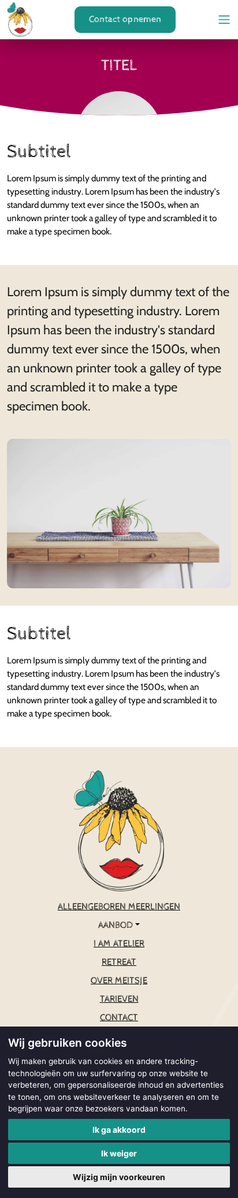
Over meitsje (119, 980)
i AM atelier (119, 943)
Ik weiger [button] (119, 1153)
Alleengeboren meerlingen (119, 906)
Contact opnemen (125, 19)
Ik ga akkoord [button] (119, 1129)
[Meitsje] (19, 19)
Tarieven (119, 999)
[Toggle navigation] (224, 20)
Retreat (119, 962)
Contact (119, 1017)
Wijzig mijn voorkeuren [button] (119, 1177)
